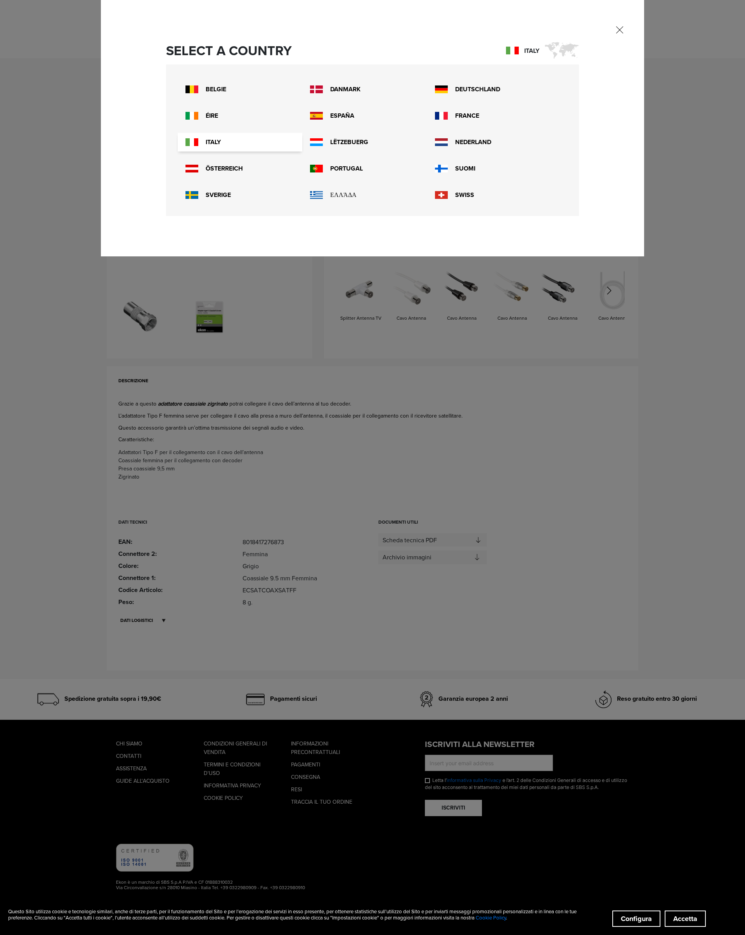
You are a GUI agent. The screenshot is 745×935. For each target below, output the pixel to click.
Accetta (685, 919)
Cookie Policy (491, 917)
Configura (636, 919)
